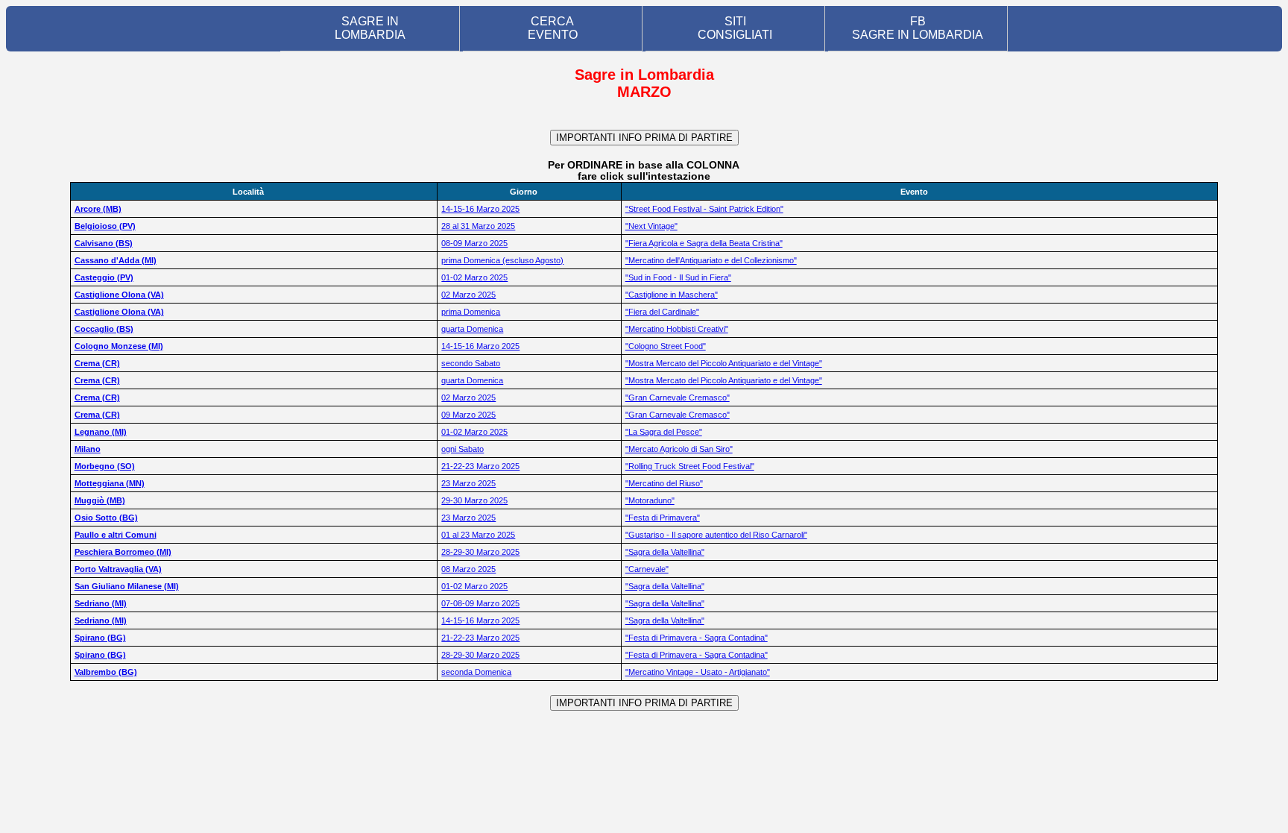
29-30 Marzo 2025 (474, 500)
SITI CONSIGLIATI (735, 28)
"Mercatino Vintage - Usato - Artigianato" (697, 671)
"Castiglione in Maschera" (671, 294)
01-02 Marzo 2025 (474, 277)
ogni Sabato (462, 448)
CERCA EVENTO (553, 28)
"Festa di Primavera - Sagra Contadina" (696, 637)
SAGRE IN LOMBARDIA (370, 28)
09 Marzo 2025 (468, 414)
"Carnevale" (647, 569)
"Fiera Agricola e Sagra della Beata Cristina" (704, 243)
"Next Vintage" (651, 225)
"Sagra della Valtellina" (664, 551)
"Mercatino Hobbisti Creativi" (676, 328)
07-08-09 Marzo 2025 (480, 603)
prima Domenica (470, 311)
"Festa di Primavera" (662, 517)
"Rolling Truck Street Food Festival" (689, 466)
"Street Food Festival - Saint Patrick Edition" (704, 208)
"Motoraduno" (650, 500)
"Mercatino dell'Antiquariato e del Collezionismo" (711, 260)
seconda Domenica (476, 671)
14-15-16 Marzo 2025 (480, 208)
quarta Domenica (472, 328)
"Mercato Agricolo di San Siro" (679, 448)
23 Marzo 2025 (468, 483)
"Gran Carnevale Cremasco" (677, 397)
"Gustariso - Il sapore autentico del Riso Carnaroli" (716, 534)
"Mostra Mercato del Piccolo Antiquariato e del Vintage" (723, 363)
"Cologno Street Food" (665, 346)
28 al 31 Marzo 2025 (478, 225)
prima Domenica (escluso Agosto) (502, 260)
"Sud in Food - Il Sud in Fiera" (678, 277)
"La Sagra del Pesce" (663, 431)
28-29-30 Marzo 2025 (480, 551)
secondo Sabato (470, 363)
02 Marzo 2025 (468, 294)
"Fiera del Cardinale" (662, 311)
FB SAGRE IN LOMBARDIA (917, 28)
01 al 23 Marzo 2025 (478, 534)
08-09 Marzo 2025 (474, 243)
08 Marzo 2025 (468, 569)
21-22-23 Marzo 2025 (480, 466)
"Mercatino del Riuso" (664, 483)
